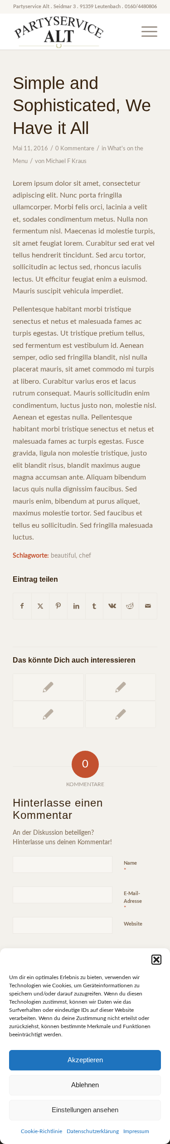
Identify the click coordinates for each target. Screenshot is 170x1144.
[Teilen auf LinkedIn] (76, 606)
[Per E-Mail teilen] (148, 606)
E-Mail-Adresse (133, 901)
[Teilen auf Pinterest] (58, 606)
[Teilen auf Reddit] (130, 606)
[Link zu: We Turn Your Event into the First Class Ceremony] (48, 714)
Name (130, 867)
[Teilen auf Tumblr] (94, 606)
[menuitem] (144, 31)
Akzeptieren (85, 1060)
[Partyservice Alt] (70, 31)
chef (85, 555)
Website (133, 923)
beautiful (63, 555)
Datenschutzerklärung (93, 1131)
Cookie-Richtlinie (41, 1131)
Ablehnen (85, 1085)
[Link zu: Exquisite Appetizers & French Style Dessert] (120, 687)
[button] (156, 959)
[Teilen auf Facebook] (22, 606)
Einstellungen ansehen (85, 1110)
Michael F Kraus (66, 161)
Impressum (136, 1131)
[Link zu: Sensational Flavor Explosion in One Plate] (120, 714)
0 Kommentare (74, 149)
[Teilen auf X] (40, 606)
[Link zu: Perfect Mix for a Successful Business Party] (48, 687)
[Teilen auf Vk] (112, 606)
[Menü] (144, 31)
